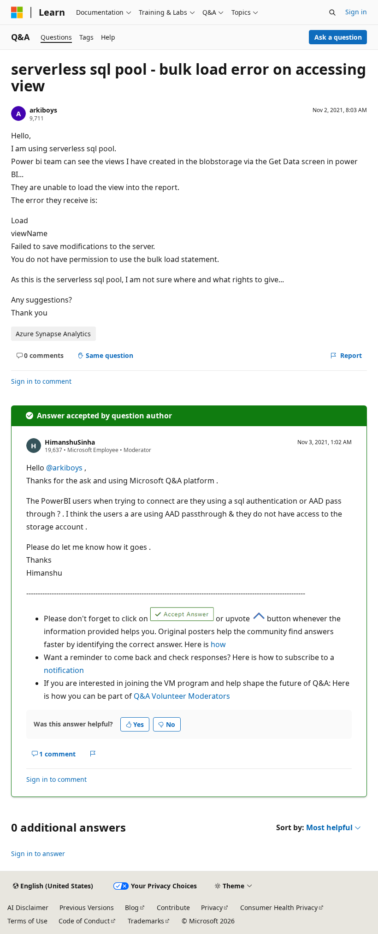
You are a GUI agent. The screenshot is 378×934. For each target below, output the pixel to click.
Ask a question (338, 37)
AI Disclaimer (27, 907)
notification (64, 670)
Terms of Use (27, 920)
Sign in (356, 11)
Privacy (212, 907)
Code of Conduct (84, 920)
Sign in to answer (38, 853)
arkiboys (43, 110)
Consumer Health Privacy (279, 907)
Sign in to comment (41, 381)
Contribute (173, 907)
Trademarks (146, 920)
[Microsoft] (17, 12)
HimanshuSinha (70, 442)
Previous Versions (86, 907)
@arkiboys (65, 468)
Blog (132, 907)
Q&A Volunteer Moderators (182, 696)
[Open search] (332, 12)
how (218, 644)
